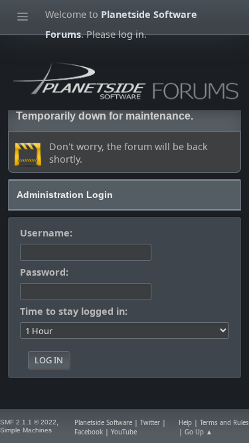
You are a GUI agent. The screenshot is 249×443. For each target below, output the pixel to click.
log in (131, 34)
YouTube (124, 432)
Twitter (150, 422)
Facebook (88, 432)
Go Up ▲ (198, 432)
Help (185, 422)
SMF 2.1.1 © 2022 (28, 422)
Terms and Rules (224, 422)
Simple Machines (26, 430)
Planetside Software (103, 422)
